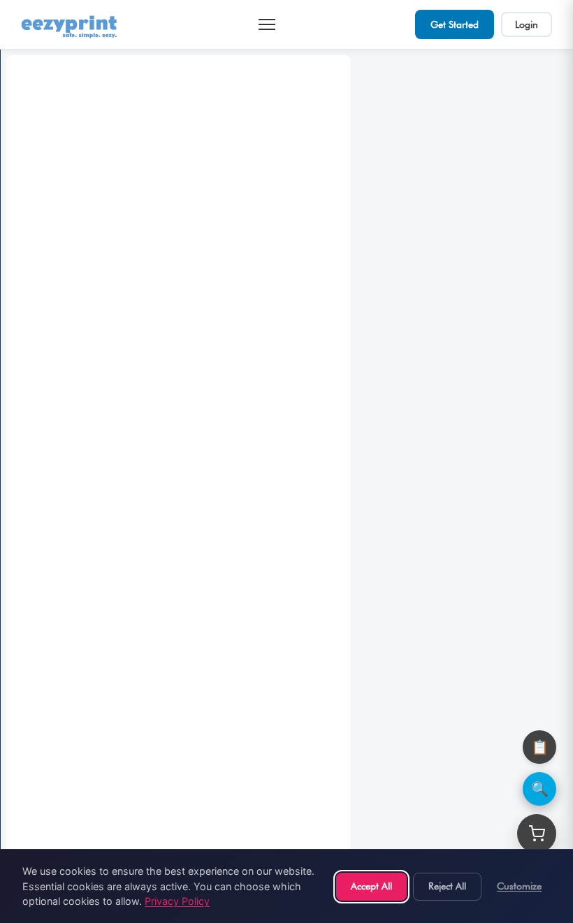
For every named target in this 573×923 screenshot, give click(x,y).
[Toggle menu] (267, 24)
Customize (519, 886)
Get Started (454, 24)
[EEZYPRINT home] (70, 24)
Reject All (447, 886)
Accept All (371, 886)
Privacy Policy (177, 901)
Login (526, 24)
